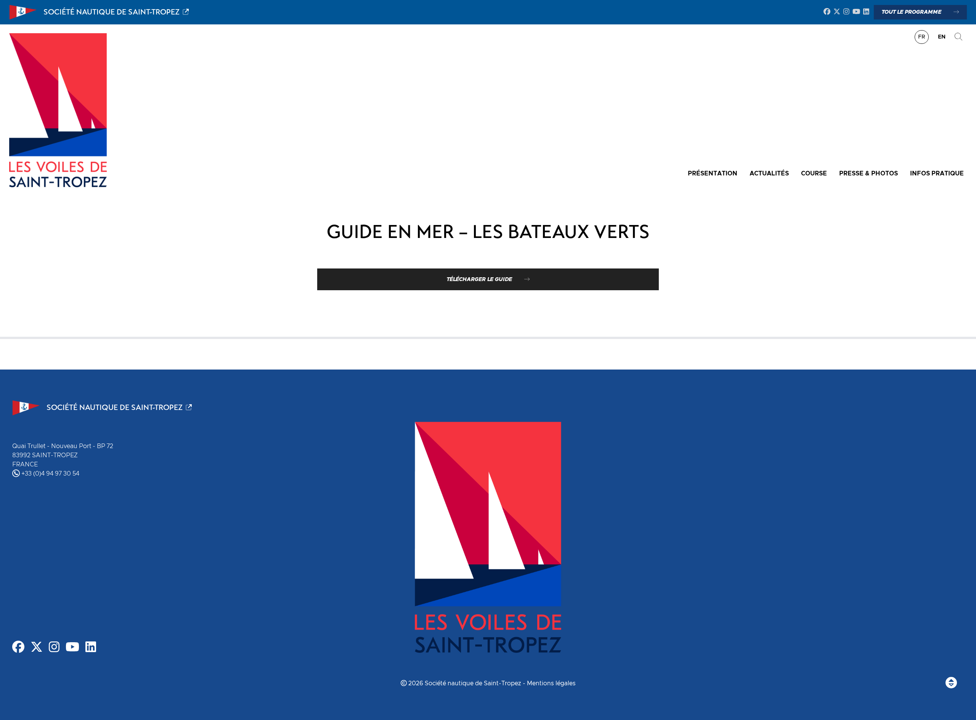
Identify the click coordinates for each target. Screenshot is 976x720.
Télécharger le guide (479, 279)
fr (921, 37)
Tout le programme (911, 12)
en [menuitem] (942, 37)
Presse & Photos (868, 173)
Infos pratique (937, 173)
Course (814, 173)
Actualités (769, 173)
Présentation (712, 173)
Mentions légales (551, 683)
